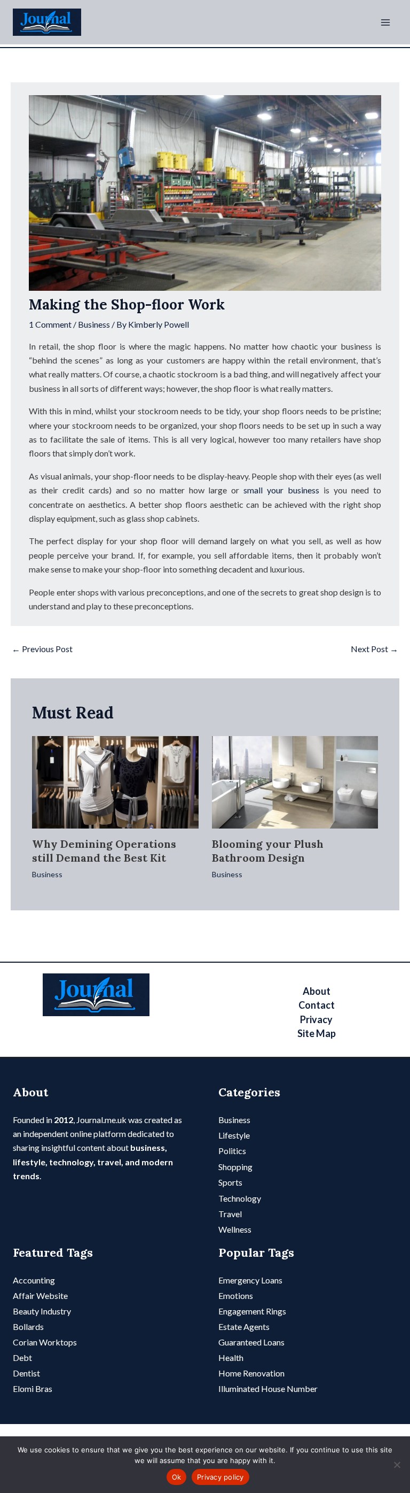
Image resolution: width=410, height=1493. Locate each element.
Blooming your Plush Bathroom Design (268, 850)
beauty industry (42, 1311)
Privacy (316, 1019)
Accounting (34, 1280)
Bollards (28, 1326)
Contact (316, 1005)
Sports (230, 1182)
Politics (232, 1151)
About (316, 991)
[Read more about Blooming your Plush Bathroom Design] (295, 781)
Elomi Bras (32, 1388)
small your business (279, 490)
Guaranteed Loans (251, 1342)
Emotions (235, 1295)
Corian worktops (45, 1342)
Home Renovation (251, 1373)
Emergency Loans (250, 1280)
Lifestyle (234, 1135)
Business (94, 324)
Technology (239, 1198)
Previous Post (42, 649)
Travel (230, 1214)
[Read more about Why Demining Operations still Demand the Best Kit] (115, 781)
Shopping (235, 1167)
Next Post (374, 649)
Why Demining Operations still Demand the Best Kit (104, 850)
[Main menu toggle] (385, 22)
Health (230, 1357)
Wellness (234, 1229)
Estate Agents (244, 1326)
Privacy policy (220, 1477)
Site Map (316, 1033)
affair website (40, 1295)
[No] (396, 1464)
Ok (177, 1477)
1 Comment (50, 324)
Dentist (26, 1373)
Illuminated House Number (268, 1388)
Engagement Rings (252, 1311)
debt (22, 1357)
